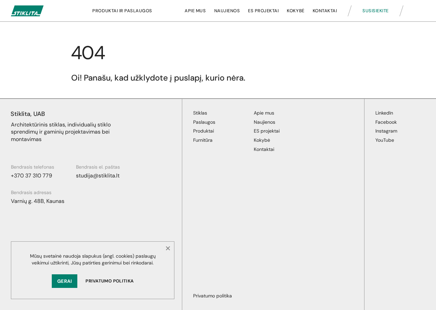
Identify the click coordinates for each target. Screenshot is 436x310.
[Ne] (167, 248)
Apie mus (195, 11)
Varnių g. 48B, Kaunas (37, 201)
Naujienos (227, 11)
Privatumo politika (109, 281)
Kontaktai (325, 11)
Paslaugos (204, 122)
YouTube (384, 140)
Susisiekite (375, 11)
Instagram (386, 131)
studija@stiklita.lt (98, 175)
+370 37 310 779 (31, 175)
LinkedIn (384, 113)
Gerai (64, 281)
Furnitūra (203, 140)
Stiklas (200, 113)
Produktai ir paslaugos (122, 11)
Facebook (386, 122)
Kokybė (295, 11)
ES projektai (263, 11)
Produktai (203, 131)
